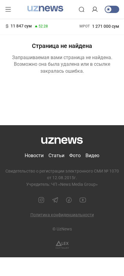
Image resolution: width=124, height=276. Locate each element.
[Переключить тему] (112, 9)
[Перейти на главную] (45, 8)
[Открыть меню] (8, 9)
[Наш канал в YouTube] (82, 200)
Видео (92, 155)
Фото (75, 155)
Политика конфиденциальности (62, 214)
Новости (34, 155)
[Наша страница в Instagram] (41, 200)
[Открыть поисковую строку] (81, 9)
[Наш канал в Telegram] (55, 200)
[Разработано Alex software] (62, 245)
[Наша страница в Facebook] (69, 200)
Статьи (56, 155)
